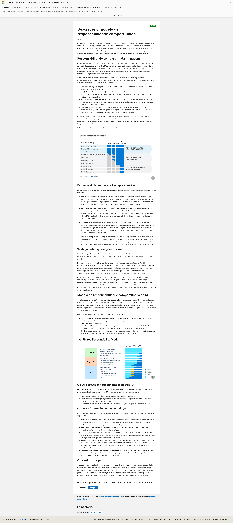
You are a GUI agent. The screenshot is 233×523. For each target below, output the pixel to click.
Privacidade (157, 519)
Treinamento (12, 11)
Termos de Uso (198, 519)
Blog (140, 519)
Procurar (20, 11)
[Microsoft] (3, 2)
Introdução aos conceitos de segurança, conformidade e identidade (46, 11)
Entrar (229, 2)
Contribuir (148, 519)
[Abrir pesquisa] (224, 2)
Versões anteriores (131, 519)
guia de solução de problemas (111, 496)
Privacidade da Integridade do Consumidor (177, 519)
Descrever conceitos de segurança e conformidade (84, 11)
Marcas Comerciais (211, 519)
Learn (4, 11)
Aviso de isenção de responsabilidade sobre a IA (108, 519)
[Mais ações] (229, 11)
